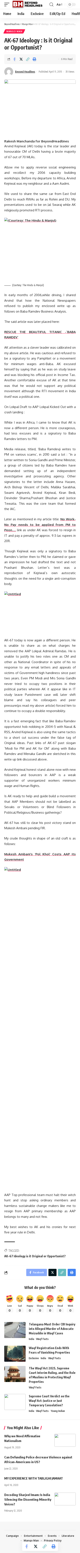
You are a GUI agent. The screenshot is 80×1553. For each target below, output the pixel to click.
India (31, 1339)
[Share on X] (21, 59)
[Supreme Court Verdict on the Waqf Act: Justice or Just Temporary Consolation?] (15, 1402)
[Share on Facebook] (14, 59)
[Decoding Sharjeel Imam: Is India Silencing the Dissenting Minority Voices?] (65, 1499)
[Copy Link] (28, 59)
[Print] (34, 59)
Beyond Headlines (25, 71)
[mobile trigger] (8, 4)
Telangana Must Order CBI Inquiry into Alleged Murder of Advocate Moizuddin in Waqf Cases (52, 1328)
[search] (51, 4)
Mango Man (14, 31)
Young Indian (58, 1411)
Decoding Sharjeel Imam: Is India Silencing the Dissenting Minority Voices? (27, 1499)
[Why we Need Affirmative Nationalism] (65, 1440)
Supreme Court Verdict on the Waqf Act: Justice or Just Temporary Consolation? (49, 1400)
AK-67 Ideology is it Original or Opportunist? (35, 1256)
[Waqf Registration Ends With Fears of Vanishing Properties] (15, 1354)
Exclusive (34, 1358)
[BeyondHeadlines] (29, 4)
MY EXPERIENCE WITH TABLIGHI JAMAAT (33, 1478)
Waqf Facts (42, 1339)
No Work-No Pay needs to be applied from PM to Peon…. (40, 524)
